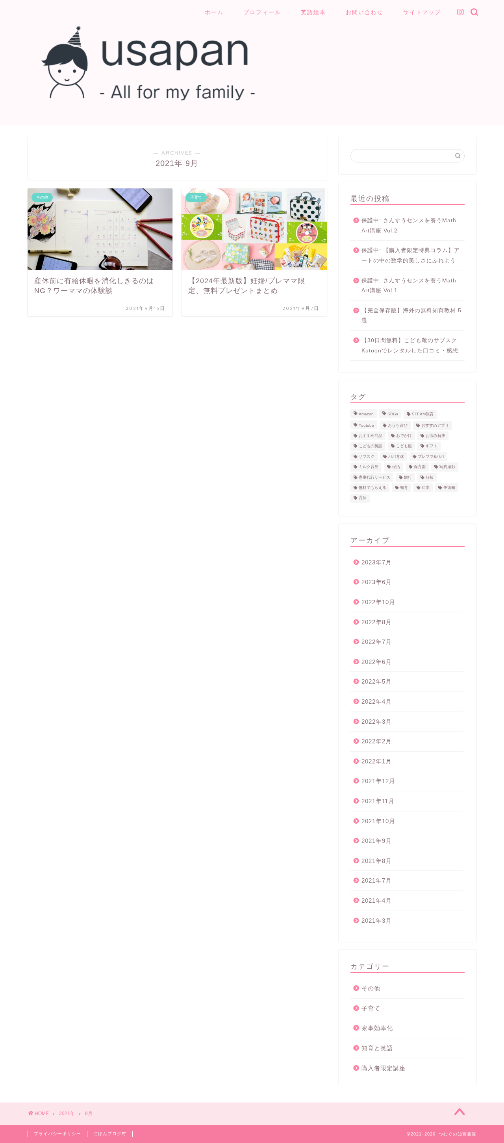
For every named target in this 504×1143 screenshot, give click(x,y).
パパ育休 (396, 456)
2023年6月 (376, 582)
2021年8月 (376, 860)
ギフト (431, 446)
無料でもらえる (372, 487)
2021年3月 (376, 920)
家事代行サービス (374, 477)
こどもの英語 (370, 446)
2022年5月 (376, 681)
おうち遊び (398, 425)
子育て (370, 1008)
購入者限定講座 (383, 1068)
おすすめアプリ (435, 425)
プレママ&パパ (431, 456)
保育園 (420, 467)
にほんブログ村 (109, 1133)
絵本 (426, 487)
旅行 (408, 477)
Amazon (366, 414)
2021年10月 (378, 821)
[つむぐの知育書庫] (142, 102)
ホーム (214, 12)
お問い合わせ (365, 12)
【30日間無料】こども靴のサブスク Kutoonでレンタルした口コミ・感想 (409, 345)
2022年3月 (376, 721)
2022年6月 (376, 661)
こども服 (404, 446)
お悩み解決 (435, 435)
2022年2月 (376, 741)
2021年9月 (376, 840)
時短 (430, 477)
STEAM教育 (423, 414)
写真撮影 (447, 467)
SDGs (392, 414)
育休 (363, 498)
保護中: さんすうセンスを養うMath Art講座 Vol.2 (408, 226)
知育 (404, 487)
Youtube (366, 425)
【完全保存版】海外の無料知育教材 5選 (411, 316)
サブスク (366, 456)
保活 (396, 467)
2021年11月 (378, 801)
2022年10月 (378, 602)
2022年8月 (376, 622)
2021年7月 (376, 880)
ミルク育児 (368, 467)
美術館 (449, 487)
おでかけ (404, 435)
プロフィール (262, 12)
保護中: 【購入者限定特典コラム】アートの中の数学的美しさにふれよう (410, 255)
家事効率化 (377, 1028)
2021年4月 (376, 900)
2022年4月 (376, 701)
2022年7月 (376, 641)
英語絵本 (313, 12)
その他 (370, 988)
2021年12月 (378, 781)
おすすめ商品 (370, 435)
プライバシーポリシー (57, 1133)
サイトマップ (422, 12)
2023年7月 (376, 562)
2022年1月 (376, 761)
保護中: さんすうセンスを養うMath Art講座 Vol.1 (408, 286)
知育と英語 (377, 1048)
